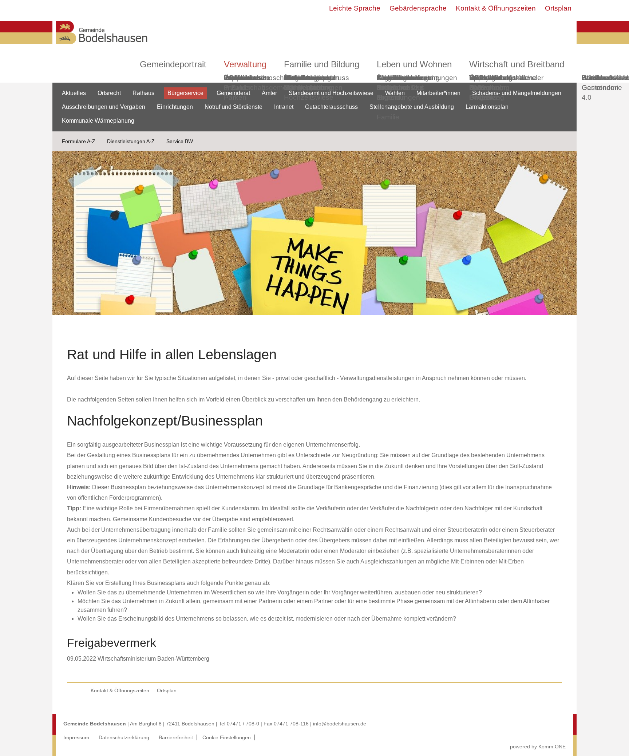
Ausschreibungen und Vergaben (103, 107)
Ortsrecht (109, 93)
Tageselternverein (405, 78)
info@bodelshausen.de (339, 724)
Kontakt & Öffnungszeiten (496, 8)
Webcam (238, 78)
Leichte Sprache (354, 8)
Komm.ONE (552, 746)
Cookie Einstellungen (226, 737)
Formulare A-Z (78, 141)
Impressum (76, 737)
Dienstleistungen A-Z (131, 141)
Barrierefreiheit (176, 737)
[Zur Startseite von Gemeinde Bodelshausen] (102, 46)
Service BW (179, 141)
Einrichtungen (175, 107)
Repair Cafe (479, 82)
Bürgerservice (185, 93)
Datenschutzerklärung (124, 737)
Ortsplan (558, 8)
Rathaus (143, 93)
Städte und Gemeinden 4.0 (600, 87)
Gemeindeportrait (173, 64)
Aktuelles (74, 93)
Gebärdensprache (418, 8)
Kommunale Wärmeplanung (308, 82)
